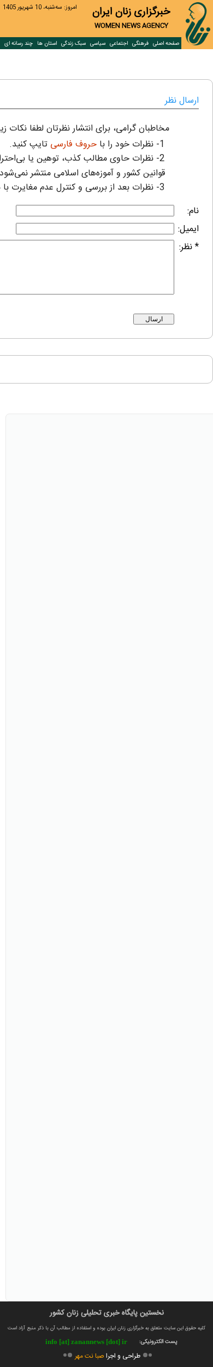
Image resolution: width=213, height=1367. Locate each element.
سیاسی (97, 43)
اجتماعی (119, 43)
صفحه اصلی (166, 43)
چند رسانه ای (18, 43)
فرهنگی (140, 43)
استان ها (47, 43)
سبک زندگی (73, 43)
